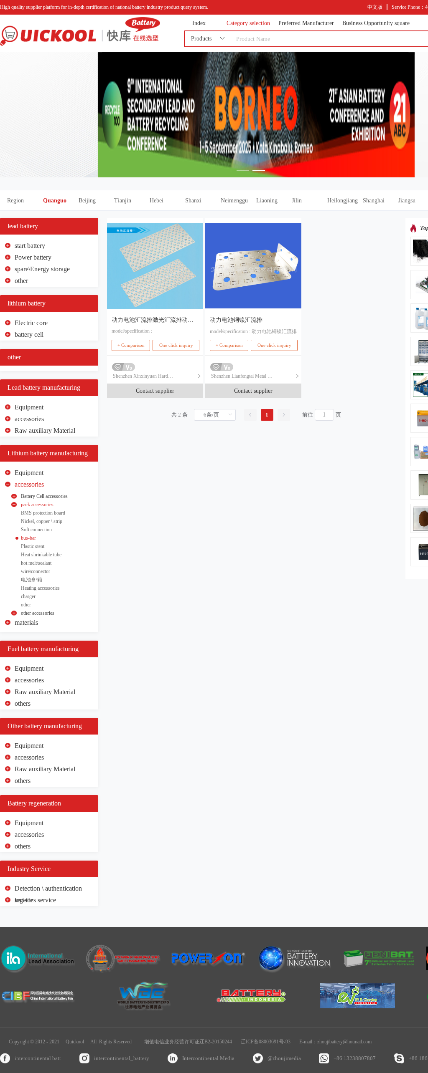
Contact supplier (155, 391)
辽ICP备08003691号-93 (265, 1042)
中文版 (374, 7)
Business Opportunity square (376, 23)
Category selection (248, 23)
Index (199, 23)
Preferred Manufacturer (306, 23)
